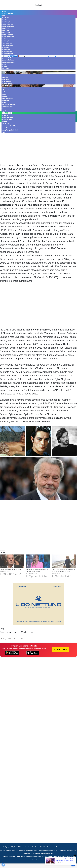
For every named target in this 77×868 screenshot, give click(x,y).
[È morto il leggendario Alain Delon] (12, 561)
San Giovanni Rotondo (8, 104)
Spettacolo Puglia (7, 58)
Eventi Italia (5, 39)
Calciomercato (6, 75)
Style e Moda (5, 68)
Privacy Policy (57, 856)
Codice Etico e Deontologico (10, 126)
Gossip (5, 71)
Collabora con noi (7, 119)
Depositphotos (69, 847)
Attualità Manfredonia (8, 26)
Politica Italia (5, 47)
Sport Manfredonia (7, 83)
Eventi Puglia (5, 41)
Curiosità (4, 66)
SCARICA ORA (61, 650)
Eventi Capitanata (7, 43)
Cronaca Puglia (6, 32)
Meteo (3, 15)
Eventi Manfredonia (7, 45)
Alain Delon (6, 632)
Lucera (3, 94)
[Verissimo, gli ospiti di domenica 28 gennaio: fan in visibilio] (38, 561)
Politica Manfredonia (7, 53)
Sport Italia (5, 77)
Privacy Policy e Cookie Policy (10, 130)
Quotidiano (7, 13)
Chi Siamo (5, 115)
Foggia (5, 85)
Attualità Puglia (6, 22)
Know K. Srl (38, 847)
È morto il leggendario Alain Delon (10, 569)
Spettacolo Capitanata (8, 60)
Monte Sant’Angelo (7, 98)
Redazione (7, 113)
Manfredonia (5, 100)
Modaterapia (27, 632)
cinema (16, 632)
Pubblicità (4, 121)
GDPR (3, 132)
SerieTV (4, 64)
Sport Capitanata (6, 81)
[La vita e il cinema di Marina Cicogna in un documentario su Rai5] (64, 561)
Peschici (4, 102)
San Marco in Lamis (7, 106)
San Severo (5, 92)
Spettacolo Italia (10, 56)
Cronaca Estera (6, 28)
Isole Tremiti (5, 90)
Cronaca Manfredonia (8, 36)
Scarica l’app (5, 123)
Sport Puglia (5, 79)
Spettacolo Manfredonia (8, 62)
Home (4, 11)
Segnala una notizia (7, 117)
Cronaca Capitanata (7, 34)
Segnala (4, 111)
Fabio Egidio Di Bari (6, 639)
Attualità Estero (6, 20)
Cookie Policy (6, 128)
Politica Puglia (6, 49)
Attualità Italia (5, 17)
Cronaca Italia (5, 30)
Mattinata (4, 96)
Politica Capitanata (7, 51)
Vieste (3, 109)
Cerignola (4, 87)
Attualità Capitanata (7, 24)
